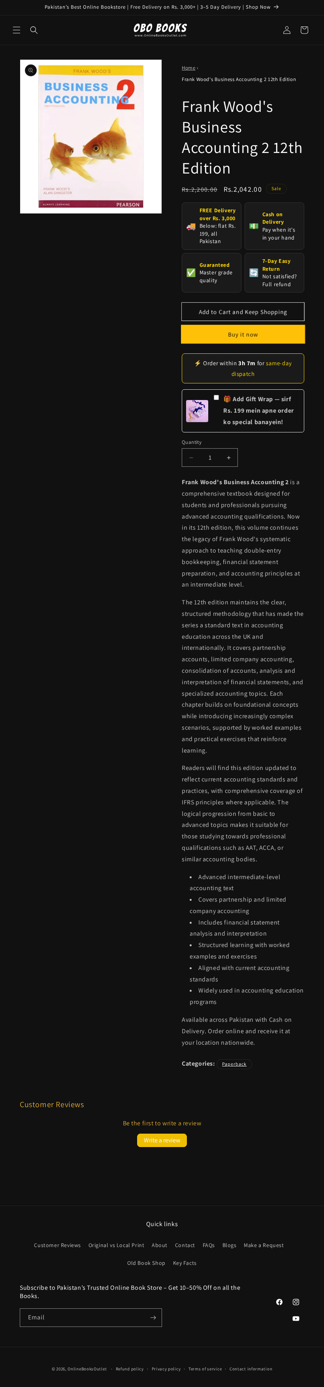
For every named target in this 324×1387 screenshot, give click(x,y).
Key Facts (185, 1262)
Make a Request (264, 1245)
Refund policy (130, 1369)
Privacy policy (166, 1369)
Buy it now (243, 334)
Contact (185, 1245)
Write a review (162, 1140)
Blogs (229, 1245)
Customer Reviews (57, 1245)
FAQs (209, 1245)
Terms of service (205, 1369)
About (160, 1245)
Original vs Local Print (117, 1245)
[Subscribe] (153, 1317)
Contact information (251, 1369)
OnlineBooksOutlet (87, 1369)
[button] (16, 30)
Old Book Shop (146, 1262)
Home (188, 67)
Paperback (234, 1064)
